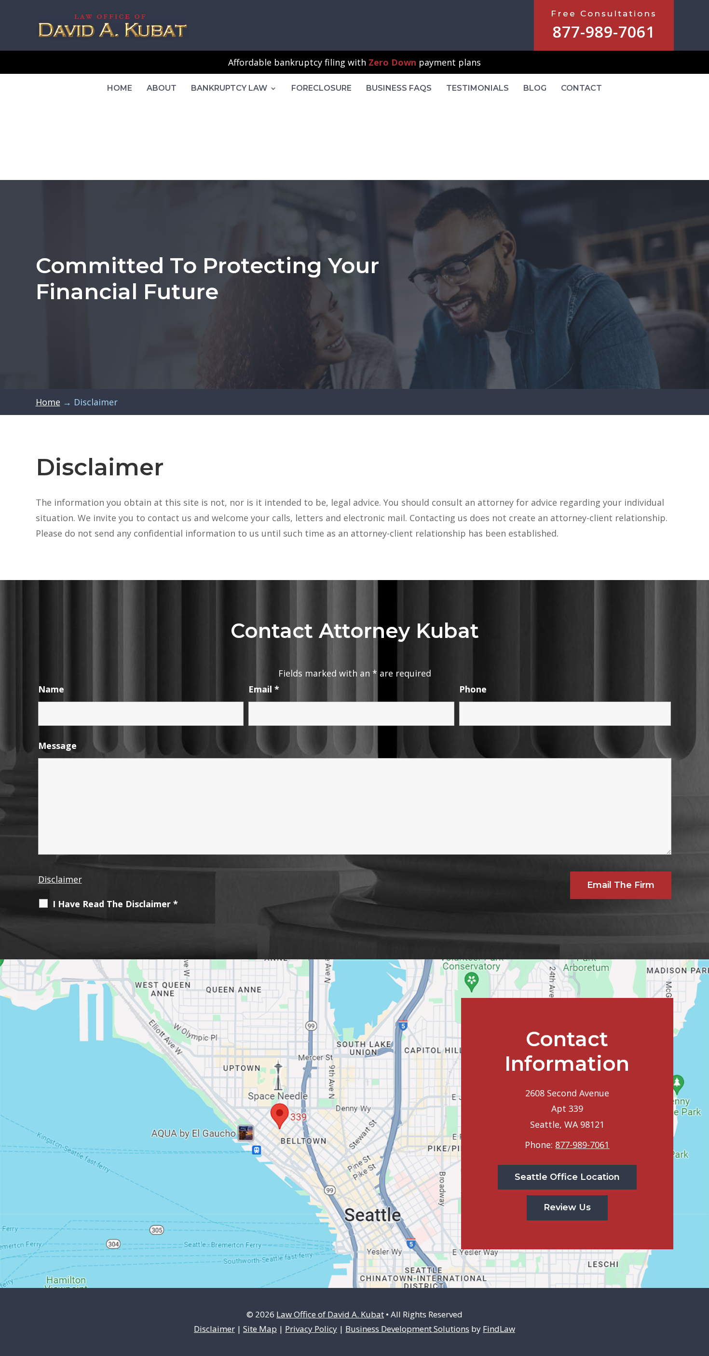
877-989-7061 (604, 31)
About (162, 88)
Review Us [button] (567, 1207)
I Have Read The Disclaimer (115, 904)
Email (263, 689)
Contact (581, 88)
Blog (534, 88)
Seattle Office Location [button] (567, 1177)
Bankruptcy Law (229, 88)
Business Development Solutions (407, 1328)
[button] (699, 1286)
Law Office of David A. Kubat (330, 1314)
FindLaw (499, 1328)
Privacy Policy (311, 1328)
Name (51, 689)
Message (57, 745)
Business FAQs (399, 88)
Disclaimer (60, 879)
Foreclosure (321, 88)
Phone (473, 689)
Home (119, 88)
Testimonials (477, 88)
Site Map (260, 1328)
